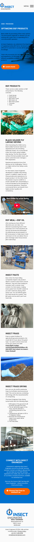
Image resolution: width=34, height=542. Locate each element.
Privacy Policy (22, 531)
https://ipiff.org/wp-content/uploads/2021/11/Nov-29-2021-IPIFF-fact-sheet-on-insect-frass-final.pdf (17, 348)
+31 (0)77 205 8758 (17, 533)
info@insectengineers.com (17, 535)
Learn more (10, 67)
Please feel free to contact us (17, 491)
